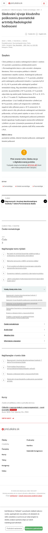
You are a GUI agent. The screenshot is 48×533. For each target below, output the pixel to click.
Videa (4, 471)
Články (4, 440)
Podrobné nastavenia (14, 528)
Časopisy (5, 449)
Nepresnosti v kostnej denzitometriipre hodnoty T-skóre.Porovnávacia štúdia (21, 202)
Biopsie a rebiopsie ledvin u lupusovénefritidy (20, 313)
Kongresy (5, 465)
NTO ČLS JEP (32, 165)
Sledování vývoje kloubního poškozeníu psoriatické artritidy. (24, 300)
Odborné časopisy (16, 10)
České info (31, 34)
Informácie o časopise (12, 341)
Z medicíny (5, 444)
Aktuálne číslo (9, 335)
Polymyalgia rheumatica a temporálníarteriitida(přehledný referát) (24, 309)
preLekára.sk (11, 3)
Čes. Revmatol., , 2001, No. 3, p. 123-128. (25, 45)
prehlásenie (13, 496)
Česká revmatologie (29, 10)
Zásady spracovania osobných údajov (30, 496)
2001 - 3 (39, 10)
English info (42, 34)
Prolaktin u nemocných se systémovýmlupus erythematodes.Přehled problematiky (20, 317)
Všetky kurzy (6, 418)
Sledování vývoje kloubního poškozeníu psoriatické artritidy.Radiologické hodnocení (21, 304)
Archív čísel (8, 330)
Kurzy (4, 454)
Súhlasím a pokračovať (33, 528)
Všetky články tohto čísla (13, 289)
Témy (4, 460)
